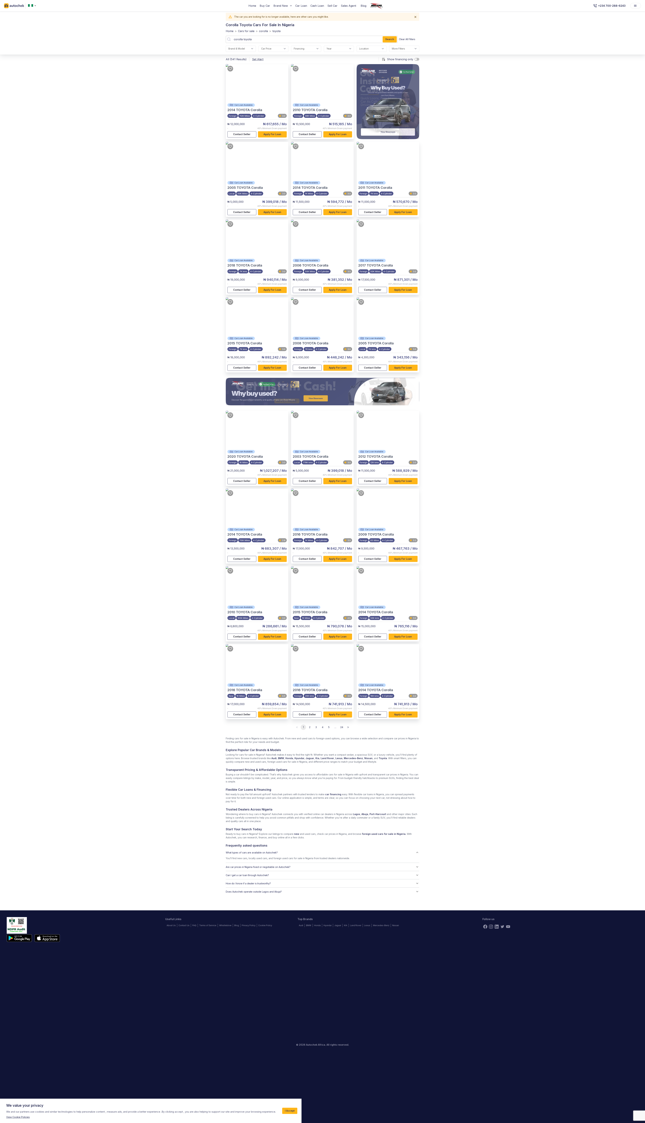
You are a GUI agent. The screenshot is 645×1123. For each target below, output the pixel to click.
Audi (274, 758)
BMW (281, 758)
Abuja (364, 814)
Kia (317, 758)
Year (329, 48)
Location (364, 48)
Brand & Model (236, 48)
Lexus (338, 758)
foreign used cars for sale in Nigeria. (384, 833)
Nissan (368, 758)
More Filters (398, 48)
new (296, 833)
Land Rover (327, 758)
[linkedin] (497, 926)
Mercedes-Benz (353, 758)
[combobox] (32, 6)
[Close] (415, 16)
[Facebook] (485, 926)
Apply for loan (272, 134)
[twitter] (502, 926)
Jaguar (310, 758)
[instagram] (491, 926)
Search (389, 39)
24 (341, 727)
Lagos (356, 814)
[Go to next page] (348, 727)
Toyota (383, 758)
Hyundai (299, 758)
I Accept (290, 1110)
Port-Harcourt (378, 814)
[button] (322, 852)
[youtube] (508, 926)
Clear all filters (407, 39)
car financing (333, 794)
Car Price (266, 48)
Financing (299, 48)
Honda (289, 758)
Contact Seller (241, 134)
